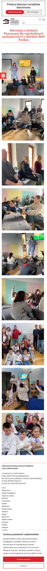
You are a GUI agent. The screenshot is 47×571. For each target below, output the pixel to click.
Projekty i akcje (7, 509)
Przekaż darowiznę (15, 12)
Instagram (5, 527)
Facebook (5, 522)
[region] (23, 550)
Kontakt (4, 503)
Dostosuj (23, 566)
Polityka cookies (7, 519)
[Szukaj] (23, 23)
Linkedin (4, 530)
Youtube (4, 525)
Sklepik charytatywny (9, 493)
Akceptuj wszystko (23, 559)
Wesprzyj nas (6, 490)
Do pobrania (6, 501)
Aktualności (5, 506)
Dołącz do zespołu (8, 496)
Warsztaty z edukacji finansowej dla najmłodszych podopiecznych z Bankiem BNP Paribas (23, 35)
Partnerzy (5, 498)
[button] (3, 76)
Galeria (4, 514)
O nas (4, 488)
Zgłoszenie (5, 517)
